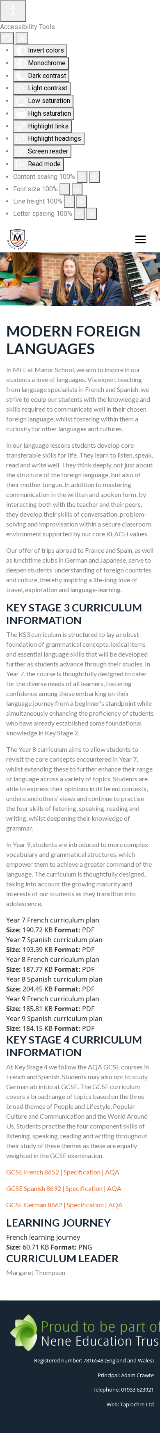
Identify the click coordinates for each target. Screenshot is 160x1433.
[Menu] (139, 240)
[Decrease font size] (64, 189)
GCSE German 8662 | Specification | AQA (64, 1205)
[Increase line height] (81, 201)
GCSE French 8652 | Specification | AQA (62, 1172)
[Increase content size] (94, 177)
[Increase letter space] (91, 214)
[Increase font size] (77, 189)
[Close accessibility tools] (22, 38)
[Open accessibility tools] (13, 11)
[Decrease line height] (69, 201)
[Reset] (7, 38)
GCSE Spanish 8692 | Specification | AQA (63, 1188)
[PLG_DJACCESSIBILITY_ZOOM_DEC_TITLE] (82, 177)
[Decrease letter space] (79, 214)
